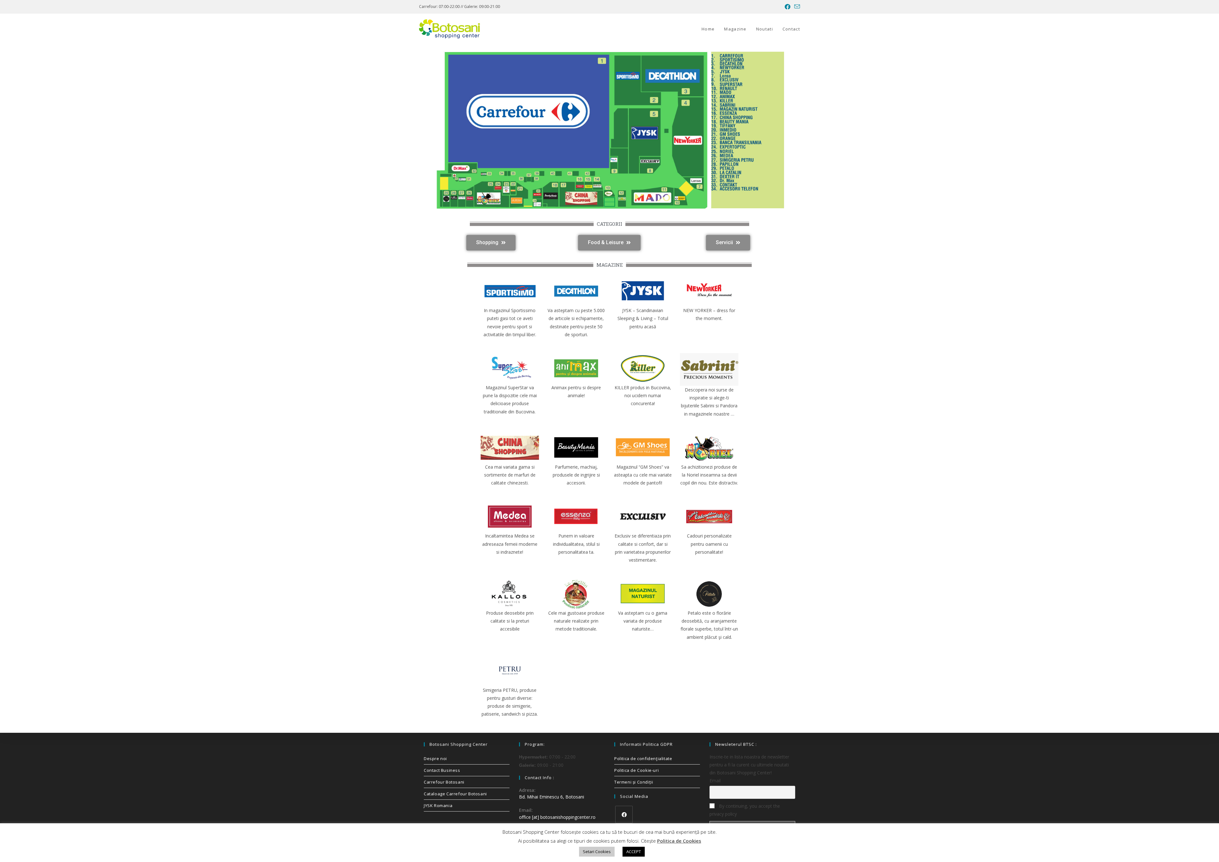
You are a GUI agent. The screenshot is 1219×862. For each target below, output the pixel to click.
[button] (491, 243)
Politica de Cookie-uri (636, 770)
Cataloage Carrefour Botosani (455, 794)
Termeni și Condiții (633, 782)
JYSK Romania (438, 805)
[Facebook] (624, 814)
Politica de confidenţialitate (643, 758)
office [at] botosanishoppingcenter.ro (557, 817)
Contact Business (442, 770)
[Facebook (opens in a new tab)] (787, 6)
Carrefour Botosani (444, 782)
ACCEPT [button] (633, 851)
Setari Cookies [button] (597, 851)
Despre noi (435, 758)
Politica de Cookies (679, 841)
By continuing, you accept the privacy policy (744, 810)
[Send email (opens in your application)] (796, 6)
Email (715, 781)
